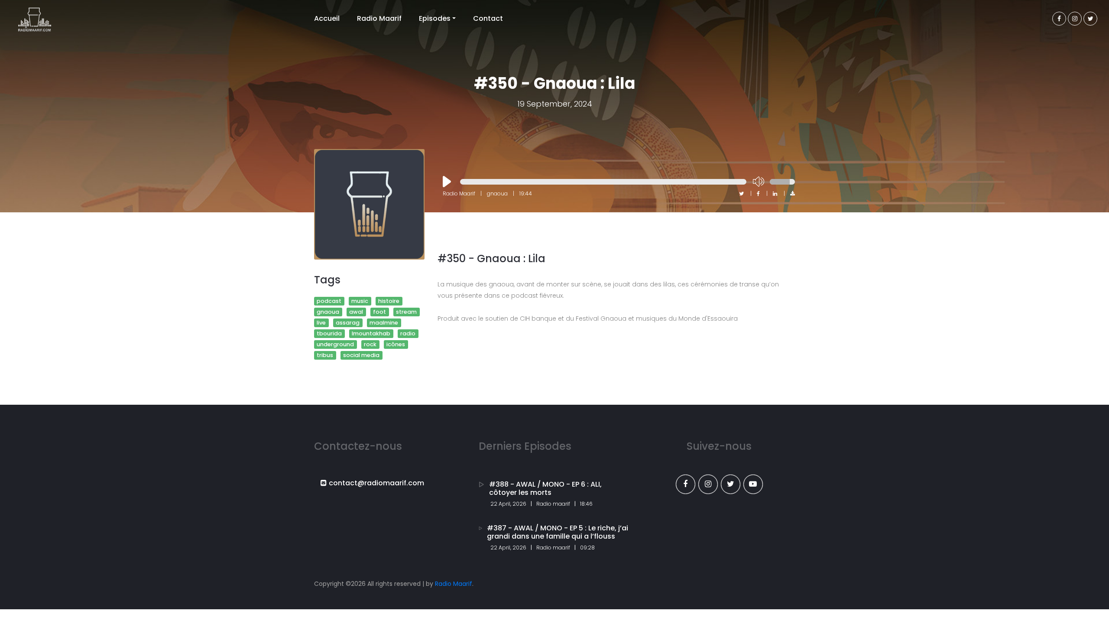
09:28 (587, 547)
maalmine (384, 322)
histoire (388, 301)
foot (379, 311)
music (359, 301)
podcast (329, 301)
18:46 (586, 503)
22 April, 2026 (508, 503)
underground (335, 344)
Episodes (435, 18)
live (321, 322)
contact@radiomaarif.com (376, 483)
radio (407, 333)
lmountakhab (371, 333)
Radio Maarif (379, 18)
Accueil (327, 18)
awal (356, 311)
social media (361, 355)
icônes (395, 344)
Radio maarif (553, 503)
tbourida (329, 333)
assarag (348, 322)
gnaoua (328, 311)
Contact (488, 18)
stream (406, 311)
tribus (325, 355)
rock (370, 344)
